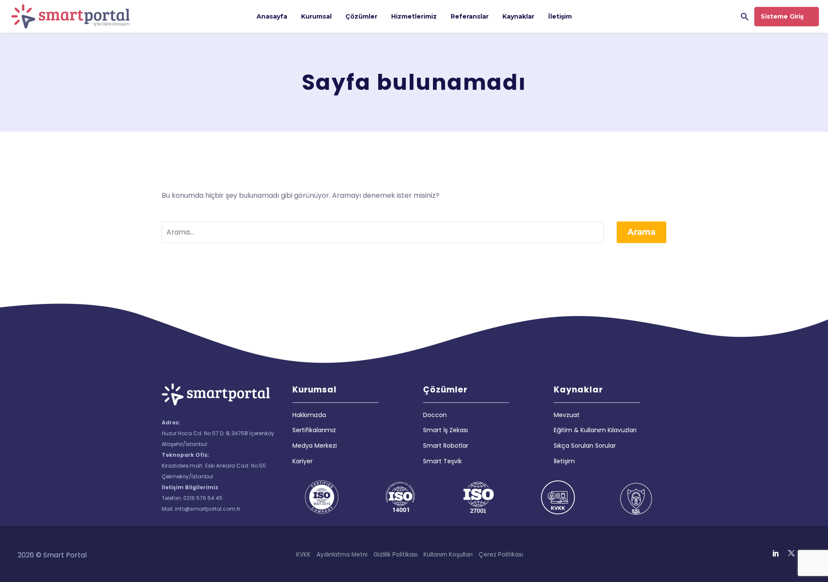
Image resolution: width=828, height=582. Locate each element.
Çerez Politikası (501, 554)
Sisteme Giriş (782, 16)
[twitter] (791, 553)
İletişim (560, 16)
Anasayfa (272, 16)
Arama (641, 232)
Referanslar (470, 16)
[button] (745, 16)
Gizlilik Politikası (395, 554)
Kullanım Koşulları (448, 554)
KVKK (303, 554)
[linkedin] (775, 553)
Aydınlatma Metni (342, 554)
